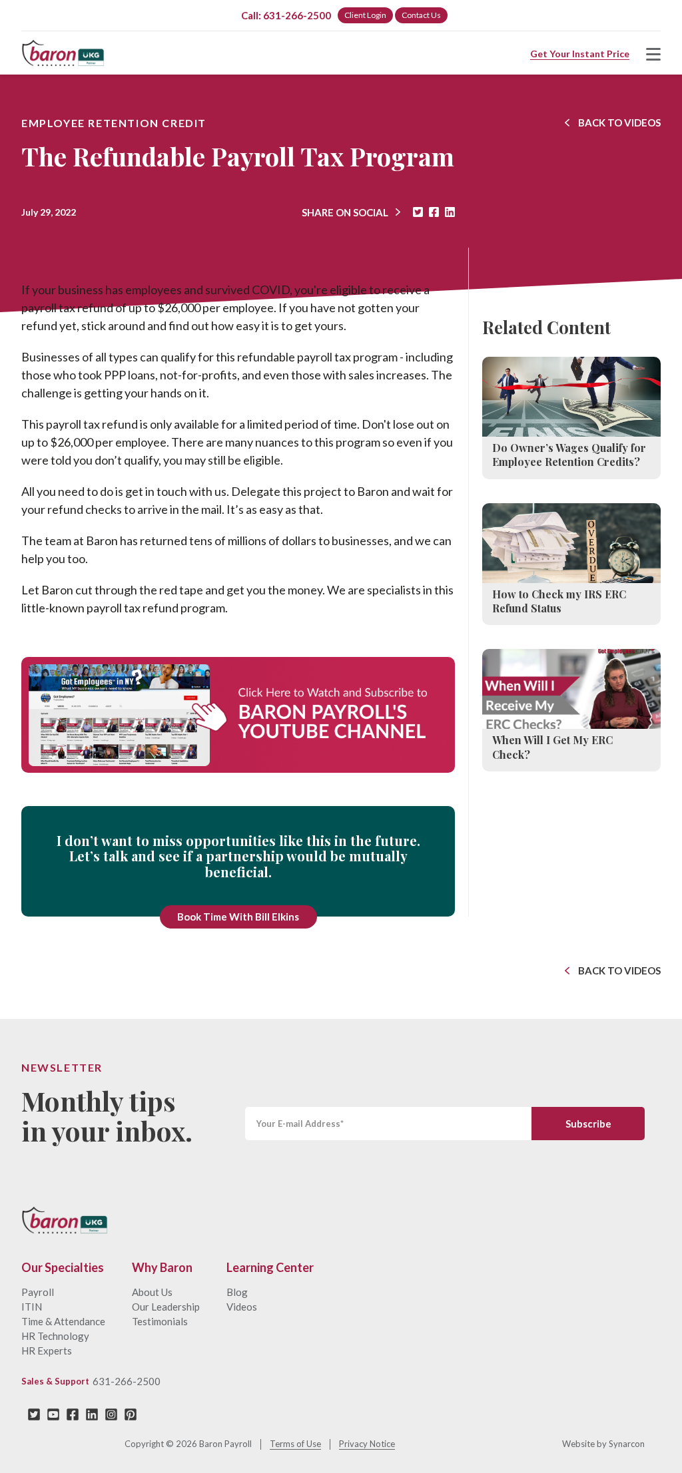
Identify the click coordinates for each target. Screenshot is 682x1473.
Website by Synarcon (603, 1444)
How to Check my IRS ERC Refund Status (559, 601)
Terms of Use (295, 1444)
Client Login (365, 15)
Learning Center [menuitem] (270, 1268)
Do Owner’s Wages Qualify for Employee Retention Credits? (569, 455)
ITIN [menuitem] (31, 1307)
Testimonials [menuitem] (160, 1321)
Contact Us (421, 15)
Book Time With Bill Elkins (238, 917)
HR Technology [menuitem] (55, 1336)
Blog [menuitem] (237, 1292)
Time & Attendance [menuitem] (63, 1321)
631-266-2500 (127, 1381)
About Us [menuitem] (152, 1292)
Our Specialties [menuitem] (62, 1268)
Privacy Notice (367, 1444)
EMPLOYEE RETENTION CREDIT (113, 122)
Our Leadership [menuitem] (166, 1307)
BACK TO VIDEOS (619, 122)
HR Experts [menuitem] (46, 1351)
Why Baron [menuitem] (162, 1268)
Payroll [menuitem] (37, 1292)
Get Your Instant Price (579, 54)
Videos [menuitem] (241, 1307)
